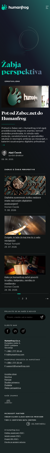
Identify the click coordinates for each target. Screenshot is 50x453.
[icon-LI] (15, 331)
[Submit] (41, 317)
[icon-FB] (7, 331)
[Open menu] (47, 7)
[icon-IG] (23, 331)
